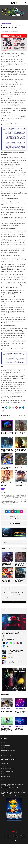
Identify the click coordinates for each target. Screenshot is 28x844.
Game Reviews (4, 763)
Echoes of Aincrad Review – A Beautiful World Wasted (12, 789)
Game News (4, 742)
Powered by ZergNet (23, 415)
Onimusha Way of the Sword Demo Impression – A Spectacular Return (12, 785)
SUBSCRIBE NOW (14, 601)
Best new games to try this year (14, 655)
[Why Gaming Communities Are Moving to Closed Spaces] (4, 662)
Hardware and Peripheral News (8, 750)
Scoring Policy (13, 835)
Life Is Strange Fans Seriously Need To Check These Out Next (20, 484)
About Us (7, 835)
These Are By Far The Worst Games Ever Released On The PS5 (19, 564)
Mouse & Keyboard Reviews (7, 771)
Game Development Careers (7, 755)
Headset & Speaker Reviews (7, 768)
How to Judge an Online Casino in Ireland (10, 787)
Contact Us (22, 836)
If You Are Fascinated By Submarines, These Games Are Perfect (7, 450)
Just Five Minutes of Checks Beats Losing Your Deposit (13, 795)
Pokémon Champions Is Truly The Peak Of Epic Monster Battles (6, 467)
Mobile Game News (5, 745)
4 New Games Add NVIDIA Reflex (14, 523)
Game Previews (4, 766)
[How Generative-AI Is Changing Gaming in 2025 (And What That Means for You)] (7, 721)
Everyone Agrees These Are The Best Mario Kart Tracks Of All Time (7, 580)
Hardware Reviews (5, 773)
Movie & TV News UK (19, 726)
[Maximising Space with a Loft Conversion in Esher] (7, 702)
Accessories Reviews (5, 776)
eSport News (4, 748)
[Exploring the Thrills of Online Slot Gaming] (21, 721)
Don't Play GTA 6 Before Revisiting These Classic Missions (20, 433)
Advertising (20, 835)
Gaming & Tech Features (6, 23)
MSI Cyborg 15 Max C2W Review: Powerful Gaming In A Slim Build (20, 580)
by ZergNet (24, 548)
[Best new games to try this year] (4, 657)
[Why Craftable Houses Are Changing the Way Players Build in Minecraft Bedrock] (14, 622)
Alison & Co (5, 31)
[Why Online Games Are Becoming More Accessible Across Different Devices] (4, 652)
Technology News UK (5, 708)
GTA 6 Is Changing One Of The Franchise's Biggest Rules (20, 450)
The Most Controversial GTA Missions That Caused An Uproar (7, 484)
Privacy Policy (15, 836)
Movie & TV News (5, 753)
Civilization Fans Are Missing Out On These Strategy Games (6, 564)
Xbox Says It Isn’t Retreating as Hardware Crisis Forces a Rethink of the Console (13, 793)
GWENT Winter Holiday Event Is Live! (14, 518)
